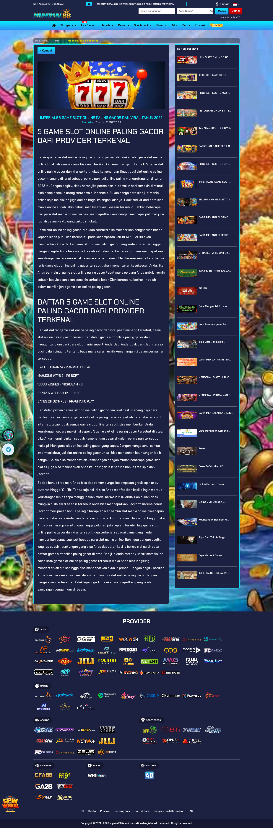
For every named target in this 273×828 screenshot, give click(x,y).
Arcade (106, 25)
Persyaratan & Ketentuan (169, 811)
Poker (160, 25)
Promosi (200, 25)
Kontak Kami (142, 811)
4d (173, 25)
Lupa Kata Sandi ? (230, 17)
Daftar (236, 10)
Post (58, 40)
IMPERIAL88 (41, 40)
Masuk (222, 11)
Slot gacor (66, 25)
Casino (122, 25)
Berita (186, 25)
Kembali (47, 50)
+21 (82, 811)
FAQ (191, 811)
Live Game (87, 25)
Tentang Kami (122, 811)
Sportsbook (141, 25)
